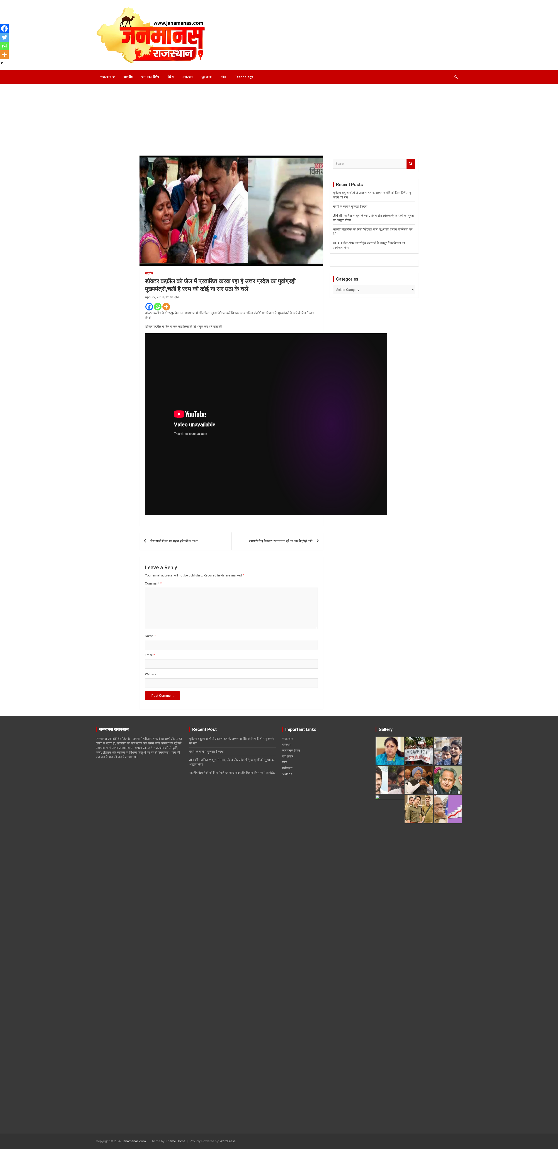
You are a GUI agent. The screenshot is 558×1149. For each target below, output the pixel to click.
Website (151, 674)
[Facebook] (149, 306)
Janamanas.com (134, 1141)
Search (411, 164)
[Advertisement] (279, 116)
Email (150, 655)
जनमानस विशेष (150, 77)
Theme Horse (175, 1141)
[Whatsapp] (158, 306)
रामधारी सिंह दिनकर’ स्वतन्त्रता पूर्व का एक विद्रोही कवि (280, 541)
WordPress (228, 1141)
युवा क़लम (207, 77)
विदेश (171, 77)
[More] (166, 306)
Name (150, 636)
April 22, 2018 (154, 297)
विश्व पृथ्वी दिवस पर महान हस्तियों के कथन (174, 541)
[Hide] (1, 63)
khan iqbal (173, 297)
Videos (287, 774)
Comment (153, 583)
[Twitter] (4, 37)
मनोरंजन (187, 77)
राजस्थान (105, 77)
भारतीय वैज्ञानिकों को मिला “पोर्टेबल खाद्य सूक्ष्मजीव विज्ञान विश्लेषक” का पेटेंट (232, 773)
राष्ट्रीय (128, 77)
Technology (244, 77)
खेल (223, 77)
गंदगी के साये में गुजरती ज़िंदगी (350, 206)
